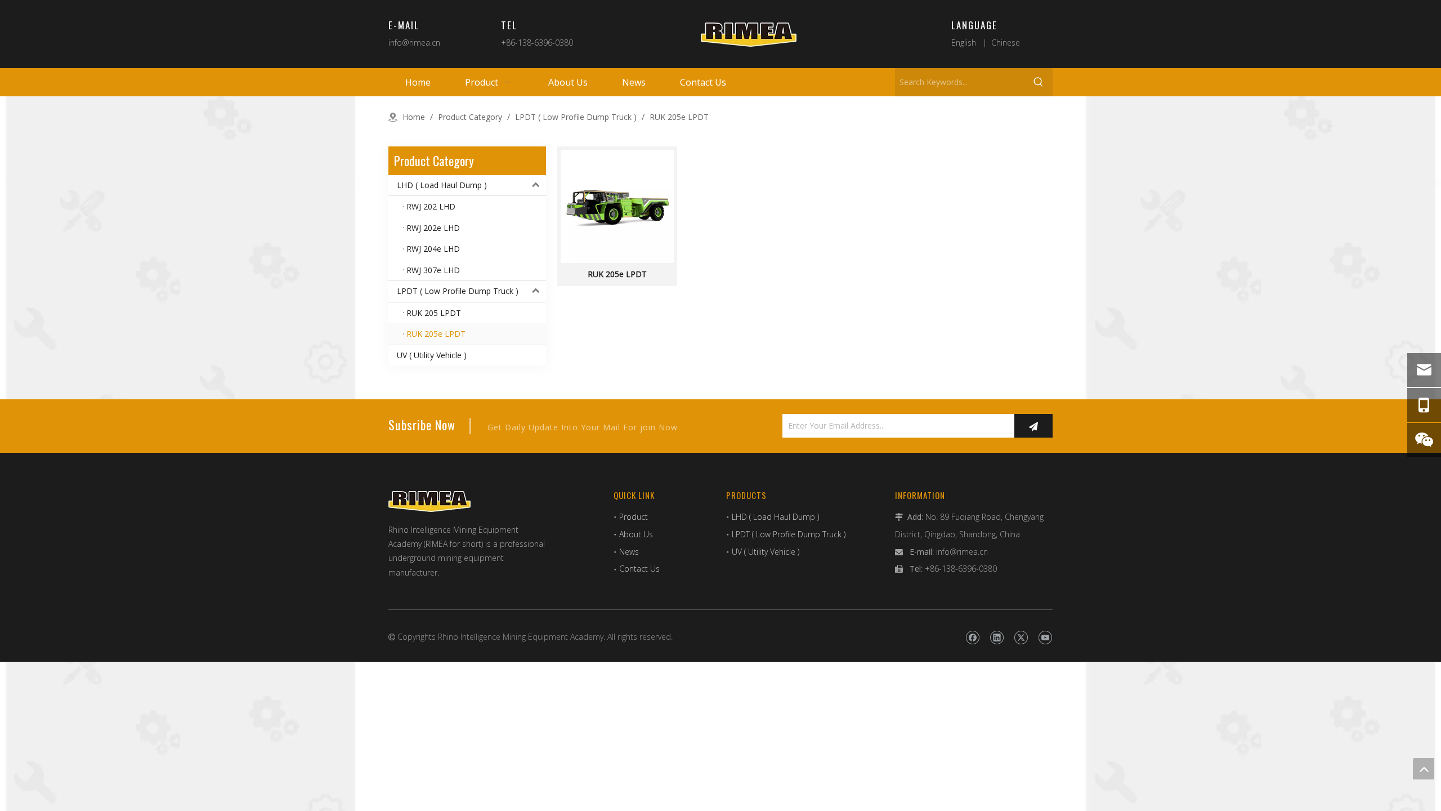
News (629, 551)
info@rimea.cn (414, 42)
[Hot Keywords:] (1038, 82)
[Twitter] (1021, 638)
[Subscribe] (1033, 426)
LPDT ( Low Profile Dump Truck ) (457, 291)
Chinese (1005, 42)
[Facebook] (972, 638)
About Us (636, 534)
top (1423, 768)
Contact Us (639, 568)
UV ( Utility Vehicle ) (432, 355)
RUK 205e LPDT (617, 274)
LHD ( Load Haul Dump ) (442, 185)
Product (633, 516)
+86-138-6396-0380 (537, 42)
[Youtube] (1045, 638)
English (963, 42)
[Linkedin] (997, 638)
